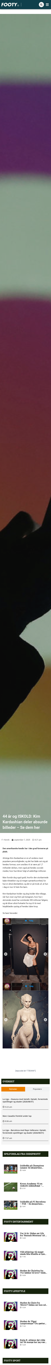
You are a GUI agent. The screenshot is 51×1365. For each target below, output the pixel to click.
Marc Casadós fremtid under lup (17, 1116)
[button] (47, 4)
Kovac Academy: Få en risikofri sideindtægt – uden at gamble (31, 1185)
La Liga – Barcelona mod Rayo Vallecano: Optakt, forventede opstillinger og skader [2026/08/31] (24, 1131)
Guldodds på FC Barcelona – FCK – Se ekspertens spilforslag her (33, 1203)
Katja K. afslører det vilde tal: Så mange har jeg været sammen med (33, 1342)
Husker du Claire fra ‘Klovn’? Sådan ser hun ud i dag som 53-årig (33, 1304)
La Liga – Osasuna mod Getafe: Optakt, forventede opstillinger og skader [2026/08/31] (25, 1100)
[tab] (13, 1089)
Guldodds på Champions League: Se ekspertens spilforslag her (32, 1167)
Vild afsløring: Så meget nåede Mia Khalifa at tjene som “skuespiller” (33, 1253)
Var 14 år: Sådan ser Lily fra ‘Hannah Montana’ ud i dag (33, 1235)
